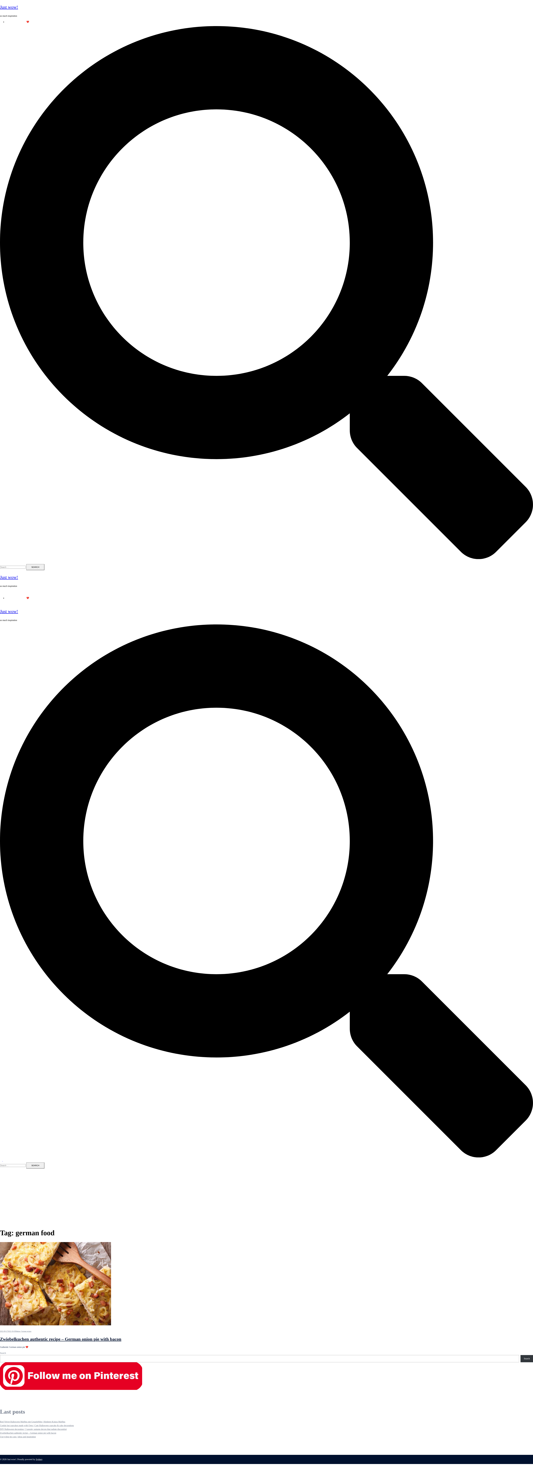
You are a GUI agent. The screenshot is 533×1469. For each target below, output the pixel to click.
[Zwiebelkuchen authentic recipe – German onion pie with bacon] (55, 1324)
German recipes (26, 1331)
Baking (18, 1331)
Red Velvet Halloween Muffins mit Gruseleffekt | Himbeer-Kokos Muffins (32, 1422)
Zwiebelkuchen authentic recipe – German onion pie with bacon (60, 1339)
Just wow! (9, 7)
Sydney (39, 1459)
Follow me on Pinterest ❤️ (17, 22)
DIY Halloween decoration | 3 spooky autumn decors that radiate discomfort (33, 1429)
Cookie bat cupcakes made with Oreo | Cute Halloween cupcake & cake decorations (37, 1425)
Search (3, 1353)
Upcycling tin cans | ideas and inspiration (18, 1437)
